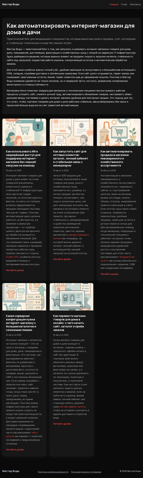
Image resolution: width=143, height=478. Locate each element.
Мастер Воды (10, 4)
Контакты (135, 4)
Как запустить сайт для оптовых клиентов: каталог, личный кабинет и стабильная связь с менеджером (70, 158)
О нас (124, 4)
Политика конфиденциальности (53, 472)
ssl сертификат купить (72, 406)
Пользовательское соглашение (86, 472)
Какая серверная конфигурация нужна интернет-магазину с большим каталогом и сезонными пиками (21, 323)
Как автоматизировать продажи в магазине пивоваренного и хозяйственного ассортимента (117, 158)
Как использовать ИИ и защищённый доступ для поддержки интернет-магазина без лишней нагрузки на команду (23, 158)
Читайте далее (15, 270)
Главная (113, 4)
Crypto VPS (12, 256)
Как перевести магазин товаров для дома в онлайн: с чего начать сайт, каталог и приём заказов (69, 323)
